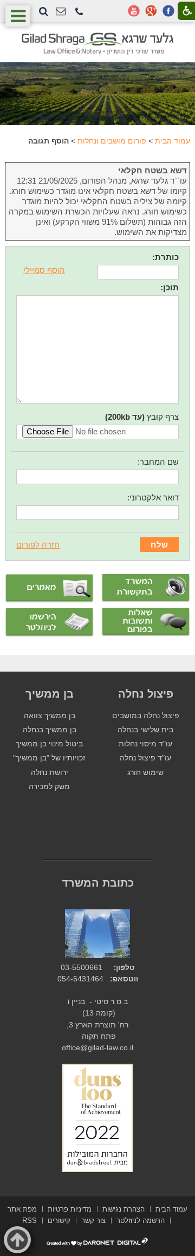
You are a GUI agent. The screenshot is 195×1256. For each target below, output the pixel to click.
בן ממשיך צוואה (49, 716)
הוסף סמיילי (44, 270)
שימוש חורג (145, 773)
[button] (79, 12)
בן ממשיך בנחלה (49, 730)
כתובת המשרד (98, 883)
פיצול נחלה (145, 694)
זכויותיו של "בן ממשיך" (49, 758)
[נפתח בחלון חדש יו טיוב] (134, 11)
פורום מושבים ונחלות (111, 140)
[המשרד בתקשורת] (145, 588)
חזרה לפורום (38, 544)
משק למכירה (49, 787)
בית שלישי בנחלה (145, 730)
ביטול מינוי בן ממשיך (49, 744)
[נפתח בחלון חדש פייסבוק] (168, 11)
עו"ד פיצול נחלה (145, 758)
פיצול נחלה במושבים (145, 716)
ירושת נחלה (49, 773)
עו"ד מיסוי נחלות (145, 744)
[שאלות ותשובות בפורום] (145, 622)
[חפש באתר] (43, 11)
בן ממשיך (49, 694)
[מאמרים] (49, 588)
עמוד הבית (172, 140)
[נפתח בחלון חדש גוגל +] (151, 11)
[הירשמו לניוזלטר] (49, 622)
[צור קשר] (61, 11)
